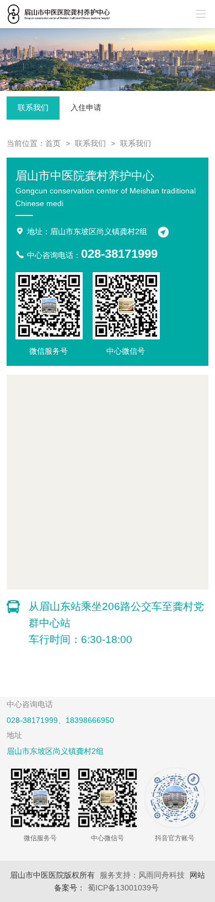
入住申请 (86, 107)
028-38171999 (119, 254)
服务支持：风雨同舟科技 (142, 875)
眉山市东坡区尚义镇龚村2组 (55, 751)
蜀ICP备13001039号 (123, 887)
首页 (53, 143)
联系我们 (33, 107)
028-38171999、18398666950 (60, 720)
